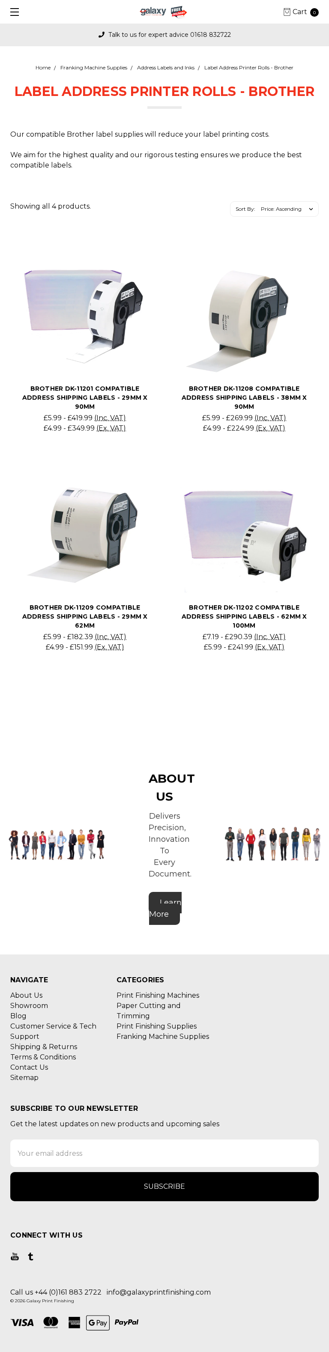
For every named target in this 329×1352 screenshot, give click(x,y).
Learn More (165, 908)
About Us (26, 995)
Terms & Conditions (43, 1057)
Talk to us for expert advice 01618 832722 (169, 35)
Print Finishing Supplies (157, 1026)
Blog (18, 1016)
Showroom (29, 1006)
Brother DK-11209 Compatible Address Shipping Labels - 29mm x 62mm (85, 616)
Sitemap (24, 1078)
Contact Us (29, 1067)
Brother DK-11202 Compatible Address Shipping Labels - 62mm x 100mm (244, 616)
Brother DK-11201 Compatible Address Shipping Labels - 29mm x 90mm (85, 397)
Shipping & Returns (43, 1047)
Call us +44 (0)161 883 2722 (56, 1292)
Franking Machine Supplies (163, 1036)
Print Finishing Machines (158, 995)
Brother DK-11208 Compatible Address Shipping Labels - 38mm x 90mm (244, 397)
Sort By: (245, 209)
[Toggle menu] (12, 12)
